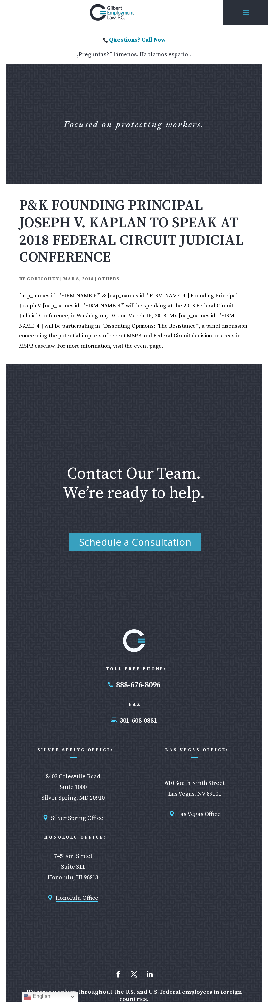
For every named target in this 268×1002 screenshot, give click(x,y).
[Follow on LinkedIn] (149, 974)
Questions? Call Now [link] (137, 40)
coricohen (43, 279)
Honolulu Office (77, 898)
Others (109, 279)
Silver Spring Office (77, 818)
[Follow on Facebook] (118, 974)
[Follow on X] (134, 974)
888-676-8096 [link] (138, 685)
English (40, 996)
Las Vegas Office (199, 814)
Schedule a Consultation (135, 542)
